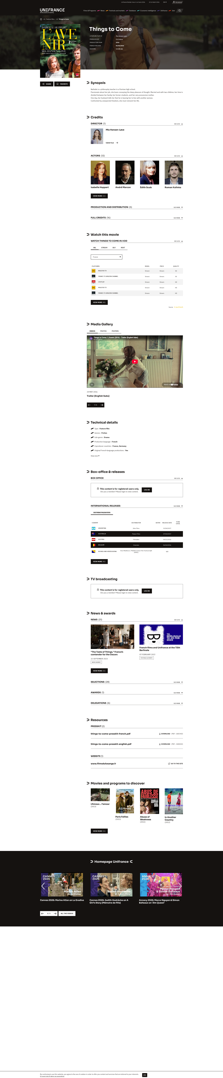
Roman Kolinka (173, 187)
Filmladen (136, 539)
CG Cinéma (119, 39)
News (103, 11)
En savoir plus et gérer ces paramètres (52, 1076)
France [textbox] (95, 257)
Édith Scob (146, 187)
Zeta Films (136, 528)
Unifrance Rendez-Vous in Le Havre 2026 (133, 2)
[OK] (144, 1075)
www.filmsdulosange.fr (103, 763)
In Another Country (170, 818)
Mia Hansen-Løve (121, 36)
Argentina (102, 528)
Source (171, 307)
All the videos (67, 913)
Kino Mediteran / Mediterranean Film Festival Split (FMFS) (136, 551)
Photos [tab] (103, 331)
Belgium (101, 545)
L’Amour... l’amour (100, 804)
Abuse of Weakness (145, 818)
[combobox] (106, 257)
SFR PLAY (101, 282)
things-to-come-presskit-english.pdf (111, 744)
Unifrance (164, 11)
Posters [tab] (115, 331)
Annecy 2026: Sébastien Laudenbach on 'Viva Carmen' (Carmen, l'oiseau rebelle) (111, 901)
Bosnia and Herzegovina (107, 551)
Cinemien (136, 545)
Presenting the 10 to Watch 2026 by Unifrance (158, 901)
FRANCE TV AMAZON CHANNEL (108, 276)
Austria (101, 539)
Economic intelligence (148, 11)
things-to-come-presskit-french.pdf (110, 733)
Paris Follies (121, 817)
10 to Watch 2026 (154, 2)
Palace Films (136, 534)
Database (132, 11)
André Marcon (123, 187)
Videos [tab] (92, 331)
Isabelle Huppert (100, 187)
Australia (102, 534)
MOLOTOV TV (102, 271)
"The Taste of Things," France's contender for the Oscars (107, 653)
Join (173, 11)
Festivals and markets (117, 11)
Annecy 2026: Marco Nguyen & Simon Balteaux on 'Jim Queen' (60, 901)
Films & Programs (89, 11)
